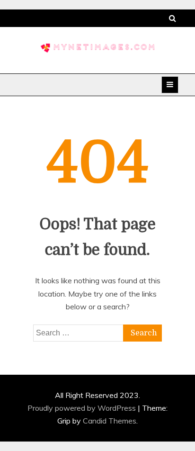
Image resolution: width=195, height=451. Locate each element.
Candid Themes (109, 420)
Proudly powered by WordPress (82, 408)
